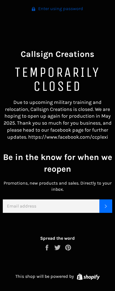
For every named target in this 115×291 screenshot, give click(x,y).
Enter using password (60, 8)
